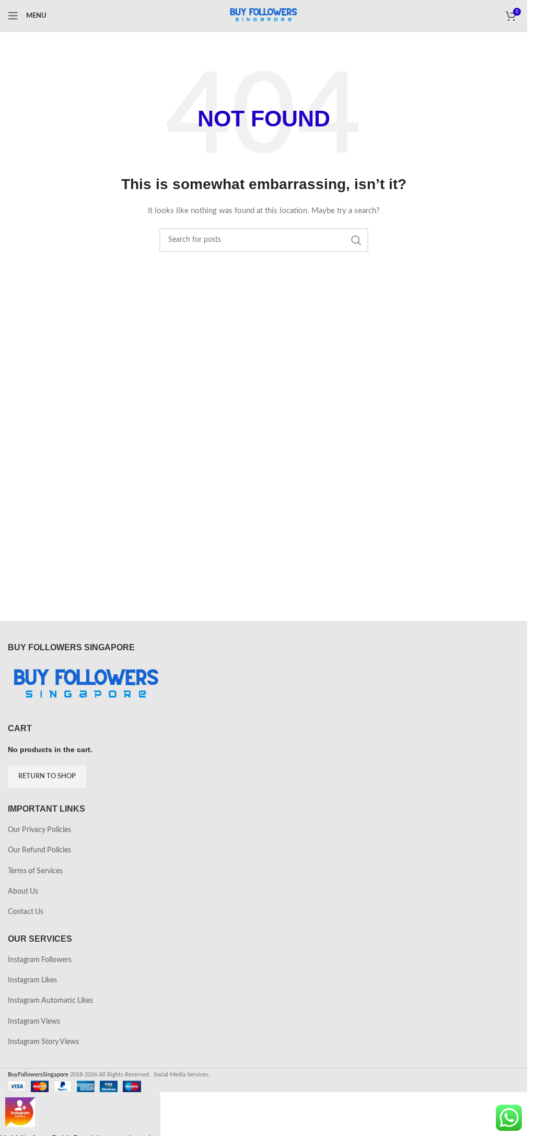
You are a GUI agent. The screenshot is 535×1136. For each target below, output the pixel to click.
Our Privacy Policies (39, 830)
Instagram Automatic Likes (50, 1000)
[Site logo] (263, 15)
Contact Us (25, 912)
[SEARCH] (356, 240)
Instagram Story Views (43, 1042)
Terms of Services (35, 871)
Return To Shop (47, 776)
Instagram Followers (40, 960)
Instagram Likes (32, 980)
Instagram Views (34, 1021)
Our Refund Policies (39, 850)
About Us (23, 891)
